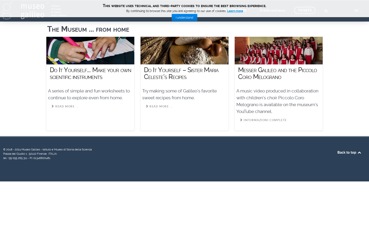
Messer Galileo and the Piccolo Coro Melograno (277, 73)
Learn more (235, 11)
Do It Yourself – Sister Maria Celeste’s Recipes (181, 73)
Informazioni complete (265, 120)
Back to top (347, 152)
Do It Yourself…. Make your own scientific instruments (90, 73)
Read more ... (66, 106)
